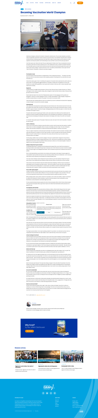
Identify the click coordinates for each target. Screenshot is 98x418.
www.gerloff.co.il (41, 294)
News (27, 2)
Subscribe (57, 401)
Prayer (36, 2)
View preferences (57, 212)
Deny (49, 212)
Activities (32, 2)
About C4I (54, 2)
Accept (40, 212)
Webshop (59, 2)
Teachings (41, 2)
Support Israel (48, 2)
